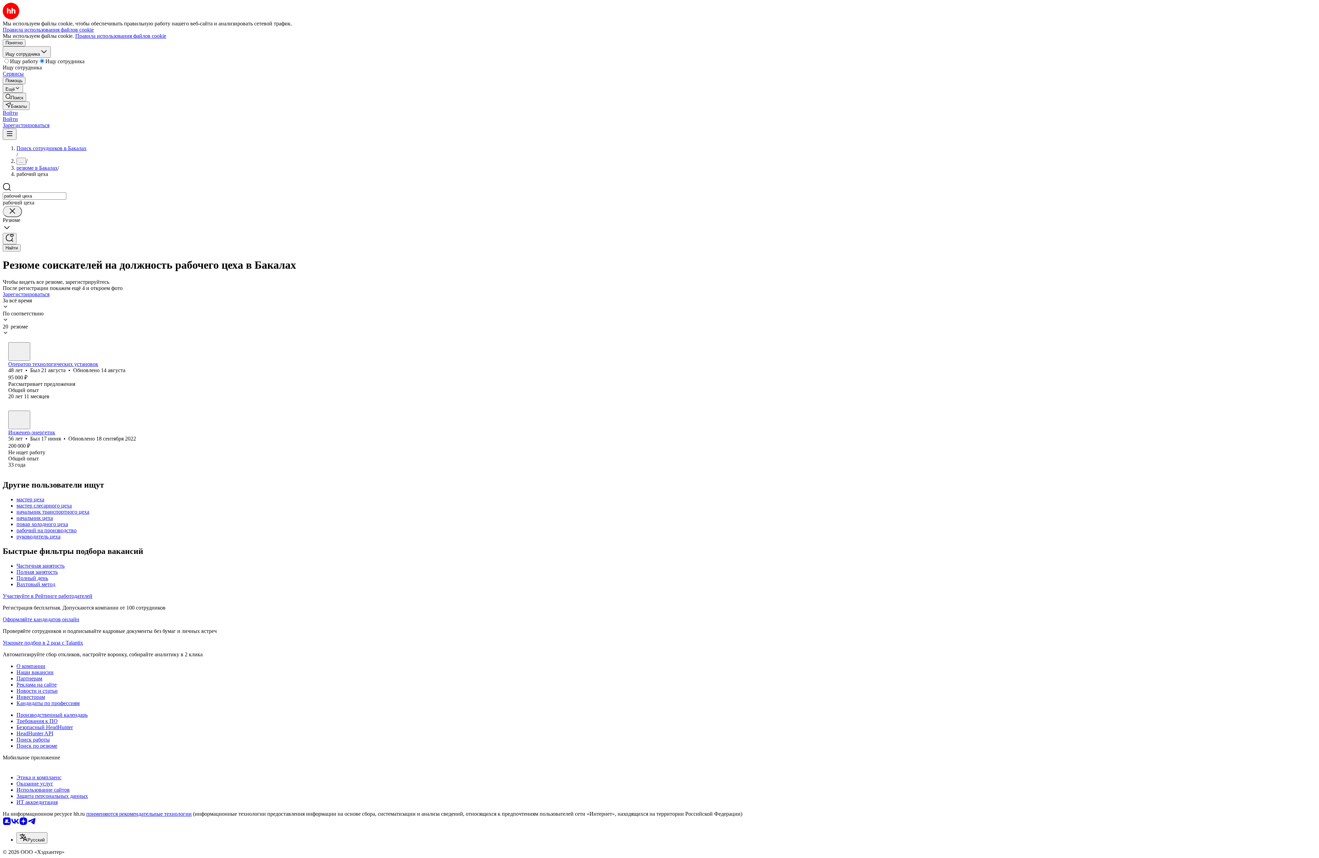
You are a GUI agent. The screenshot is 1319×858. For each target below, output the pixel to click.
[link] (14, 97)
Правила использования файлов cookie (120, 36)
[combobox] (34, 196)
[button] (10, 113)
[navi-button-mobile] (9, 134)
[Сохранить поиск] (9, 238)
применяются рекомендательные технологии (139, 814)
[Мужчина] (19, 351)
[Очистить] (12, 211)
